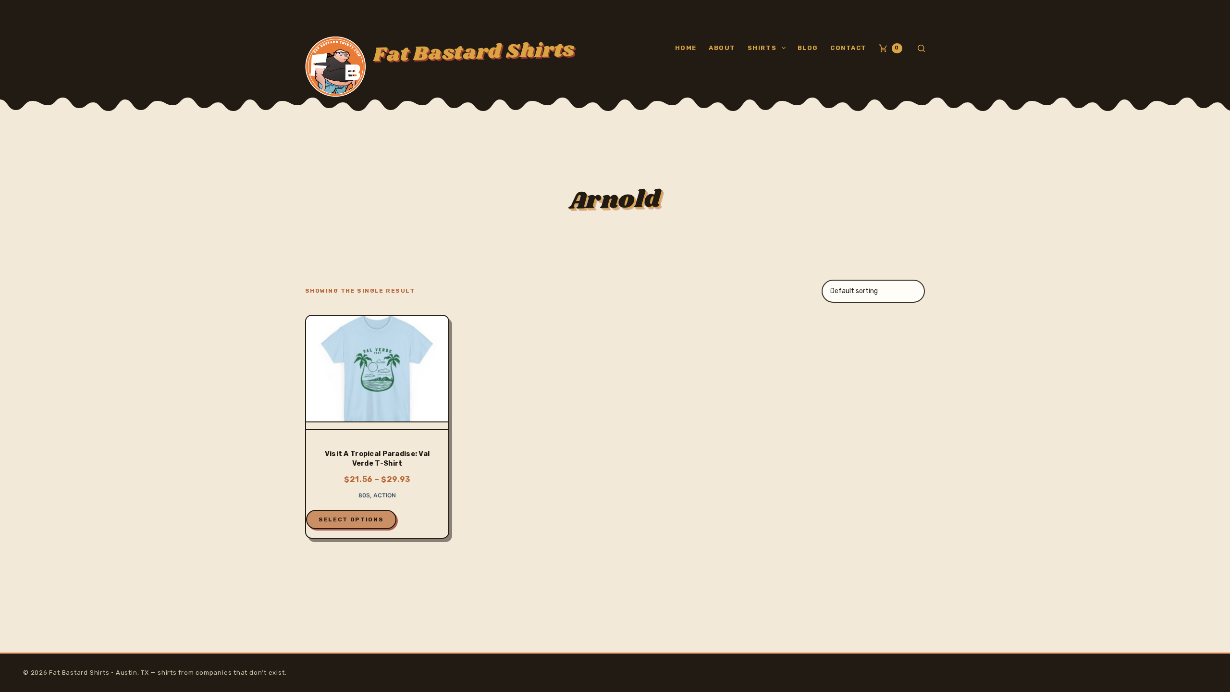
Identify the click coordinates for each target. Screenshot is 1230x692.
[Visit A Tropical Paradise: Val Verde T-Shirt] (377, 373)
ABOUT (722, 47)
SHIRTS (762, 47)
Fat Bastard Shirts (474, 52)
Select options (351, 519)
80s (364, 495)
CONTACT (848, 47)
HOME (686, 47)
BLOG (808, 47)
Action (384, 495)
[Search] (921, 48)
